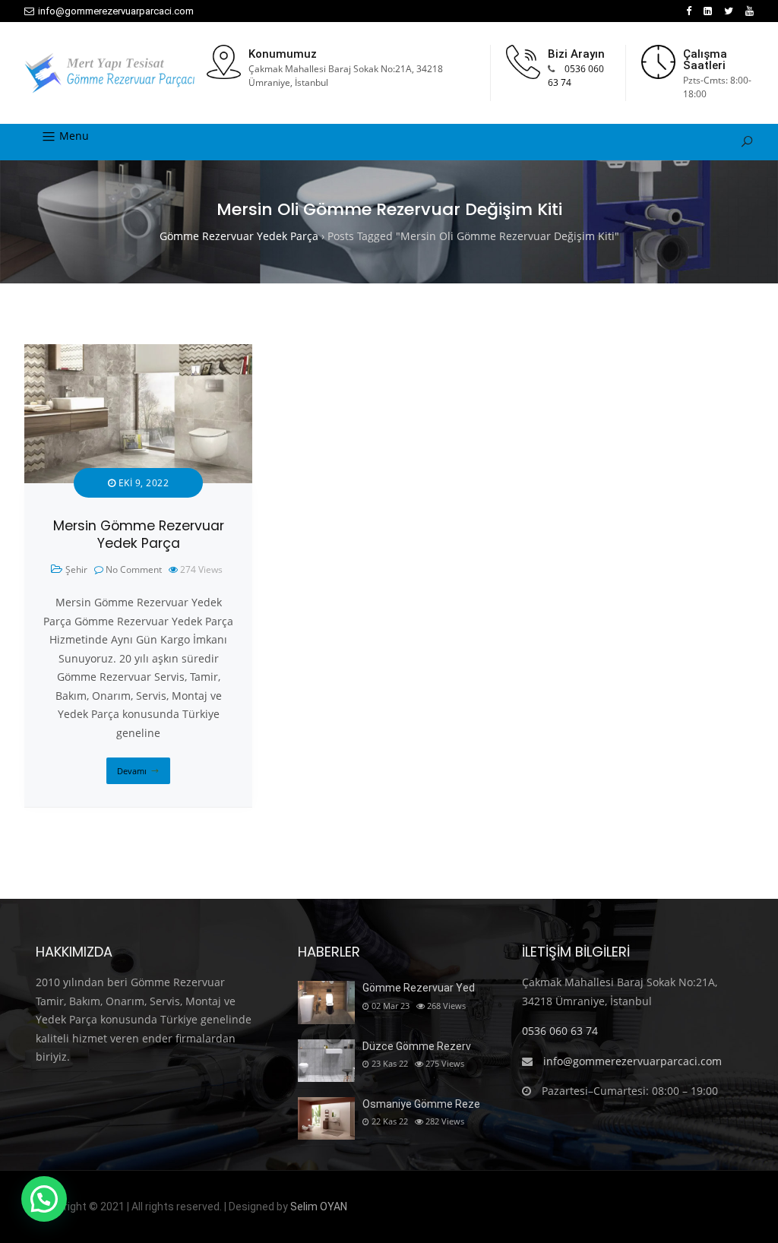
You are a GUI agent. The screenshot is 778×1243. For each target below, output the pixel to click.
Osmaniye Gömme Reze (421, 1104)
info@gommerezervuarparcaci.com (116, 11)
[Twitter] (728, 11)
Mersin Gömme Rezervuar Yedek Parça (138, 534)
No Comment (134, 569)
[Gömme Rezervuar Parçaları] (109, 73)
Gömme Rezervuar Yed (418, 988)
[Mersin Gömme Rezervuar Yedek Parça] (138, 353)
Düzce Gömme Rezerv (416, 1046)
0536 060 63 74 (560, 1030)
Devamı (132, 770)
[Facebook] (688, 11)
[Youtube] (749, 11)
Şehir (76, 569)
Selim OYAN (318, 1206)
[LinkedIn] (708, 11)
